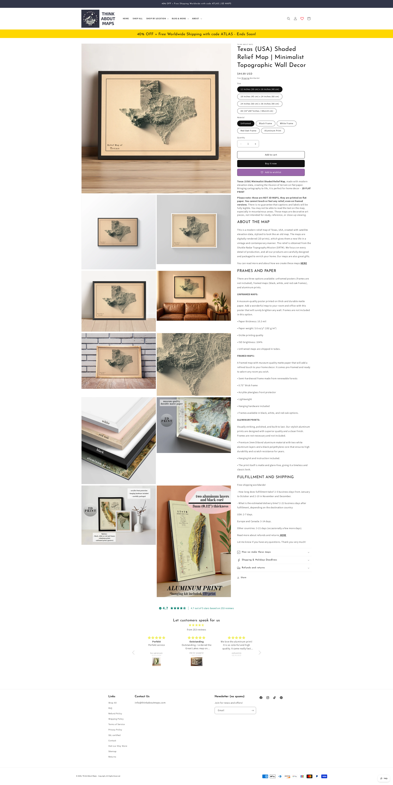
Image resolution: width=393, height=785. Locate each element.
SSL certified (114, 735)
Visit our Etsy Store (117, 746)
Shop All (112, 702)
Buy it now (271, 163)
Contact (112, 740)
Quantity (241, 137)
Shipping (245, 78)
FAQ (110, 708)
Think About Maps (89, 776)
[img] (196, 625)
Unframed (246, 123)
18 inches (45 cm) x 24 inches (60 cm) (260, 96)
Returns (112, 757)
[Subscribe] (252, 710)
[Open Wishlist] (302, 18)
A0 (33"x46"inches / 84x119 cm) (257, 111)
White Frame (286, 123)
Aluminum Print (273, 130)
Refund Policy (115, 713)
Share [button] (243, 577)
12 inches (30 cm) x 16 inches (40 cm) (260, 89)
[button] (157, 18)
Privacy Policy (115, 729)
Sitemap (112, 751)
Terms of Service (116, 724)
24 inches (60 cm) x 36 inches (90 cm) (260, 104)
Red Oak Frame (248, 130)
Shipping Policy (116, 719)
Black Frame (265, 123)
